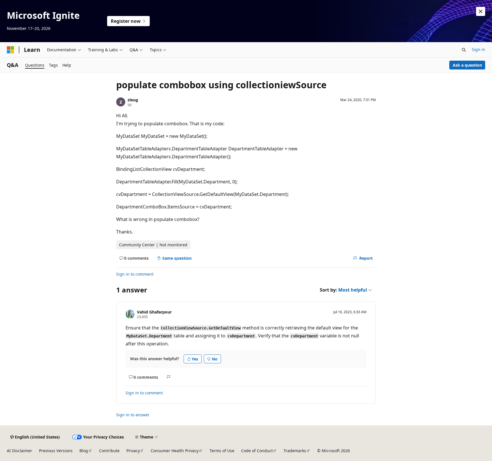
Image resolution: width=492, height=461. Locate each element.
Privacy (133, 450)
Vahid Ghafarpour (154, 312)
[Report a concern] (169, 377)
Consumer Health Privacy (174, 450)
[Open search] (464, 50)
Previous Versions (56, 450)
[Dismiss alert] (480, 11)
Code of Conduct (257, 450)
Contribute (109, 450)
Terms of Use (222, 450)
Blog (83, 450)
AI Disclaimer (19, 450)
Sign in (478, 49)
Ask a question (467, 65)
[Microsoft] (10, 50)
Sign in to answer (132, 414)
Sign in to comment (134, 274)
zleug (133, 100)
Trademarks (295, 450)
